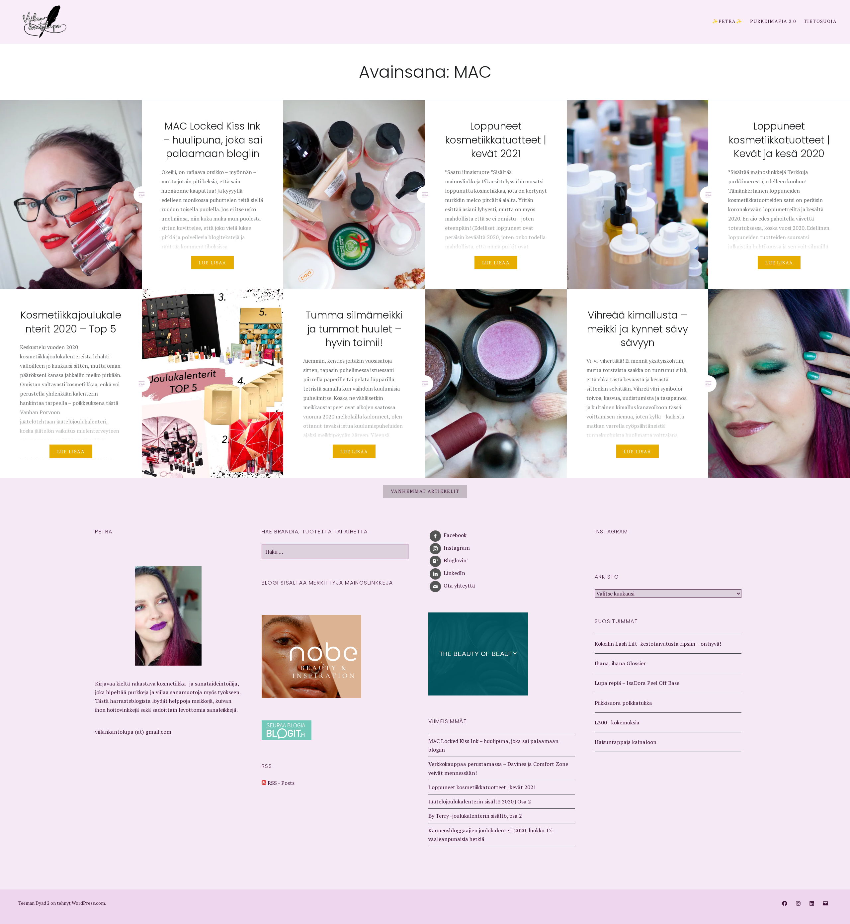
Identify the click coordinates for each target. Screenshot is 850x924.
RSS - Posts (280, 782)
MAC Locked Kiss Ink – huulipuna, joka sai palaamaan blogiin (493, 745)
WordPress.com (88, 903)
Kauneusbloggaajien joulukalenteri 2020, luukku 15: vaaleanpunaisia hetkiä (490, 835)
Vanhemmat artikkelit (425, 491)
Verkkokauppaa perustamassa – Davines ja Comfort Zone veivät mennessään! (498, 768)
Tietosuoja (820, 21)
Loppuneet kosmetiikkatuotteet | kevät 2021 (482, 787)
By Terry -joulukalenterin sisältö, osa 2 (475, 815)
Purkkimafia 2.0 (773, 21)
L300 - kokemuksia (617, 722)
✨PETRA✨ (727, 21)
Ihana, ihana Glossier (620, 663)
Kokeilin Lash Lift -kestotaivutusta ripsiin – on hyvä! (658, 643)
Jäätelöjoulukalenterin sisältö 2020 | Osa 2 (479, 801)
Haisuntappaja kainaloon (625, 742)
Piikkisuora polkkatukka (623, 702)
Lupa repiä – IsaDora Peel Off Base (637, 683)
